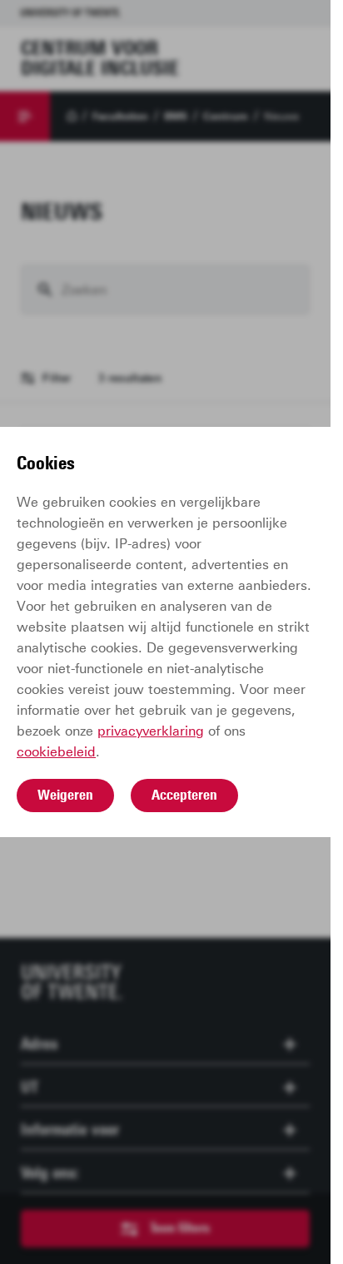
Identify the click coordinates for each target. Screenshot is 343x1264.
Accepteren (184, 794)
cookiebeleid (56, 752)
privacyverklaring (150, 731)
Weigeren (65, 794)
